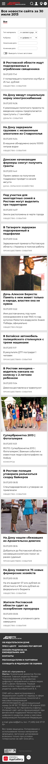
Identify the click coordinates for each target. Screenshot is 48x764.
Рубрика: (7, 38)
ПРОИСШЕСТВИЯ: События (17, 251)
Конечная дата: (9, 48)
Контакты (8, 656)
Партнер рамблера (25, 751)
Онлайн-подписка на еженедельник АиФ (14, 651)
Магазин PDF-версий (30, 646)
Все (5, 21)
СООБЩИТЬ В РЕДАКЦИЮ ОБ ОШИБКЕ (22, 663)
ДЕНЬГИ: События (13, 118)
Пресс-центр (9, 646)
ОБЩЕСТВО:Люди (12, 327)
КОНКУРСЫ (9, 462)
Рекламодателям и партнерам (19, 660)
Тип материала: (9, 32)
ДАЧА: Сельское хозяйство (18, 186)
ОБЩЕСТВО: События (14, 86)
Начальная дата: (10, 43)
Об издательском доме (15, 642)
